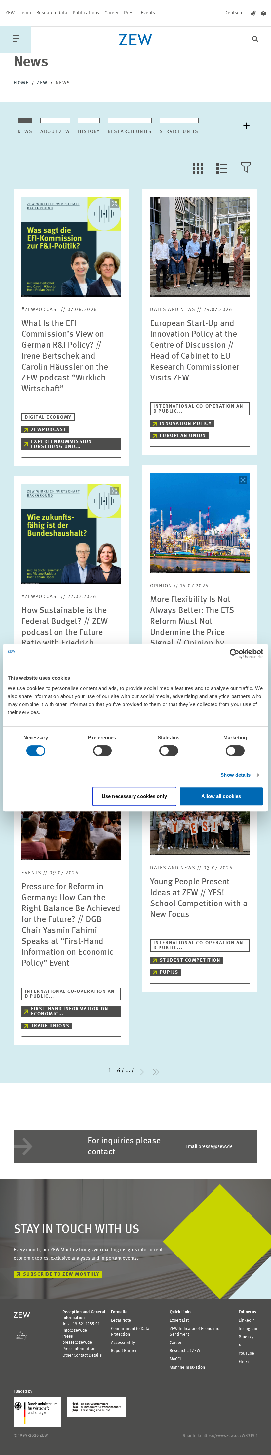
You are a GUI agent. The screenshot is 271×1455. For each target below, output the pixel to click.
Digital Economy (48, 417)
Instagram (248, 1329)
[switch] (102, 750)
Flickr (244, 1362)
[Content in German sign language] (253, 13)
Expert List (179, 1320)
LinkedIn (247, 1320)
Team (25, 13)
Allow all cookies (221, 796)
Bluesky (246, 1337)
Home (21, 83)
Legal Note (121, 1320)
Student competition (190, 960)
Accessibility (123, 1343)
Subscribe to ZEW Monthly (61, 1274)
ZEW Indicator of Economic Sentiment (194, 1332)
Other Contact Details (82, 1355)
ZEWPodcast (48, 429)
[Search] (255, 40)
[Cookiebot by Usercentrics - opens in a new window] (234, 654)
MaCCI (175, 1359)
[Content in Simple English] (263, 13)
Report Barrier (123, 1351)
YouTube (246, 1353)
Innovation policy (186, 423)
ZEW (10, 13)
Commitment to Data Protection (130, 1332)
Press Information (78, 1349)
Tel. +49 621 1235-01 (80, 1324)
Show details (235, 775)
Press (130, 13)
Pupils (169, 972)
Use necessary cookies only (134, 796)
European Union (183, 435)
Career (111, 13)
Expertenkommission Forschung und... (61, 444)
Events (148, 13)
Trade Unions (50, 1026)
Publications (86, 13)
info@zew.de (74, 1330)
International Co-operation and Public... (198, 409)
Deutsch (233, 13)
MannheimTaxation (187, 1367)
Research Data (51, 13)
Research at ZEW (185, 1351)
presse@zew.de (209, 1146)
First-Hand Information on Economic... (70, 1012)
